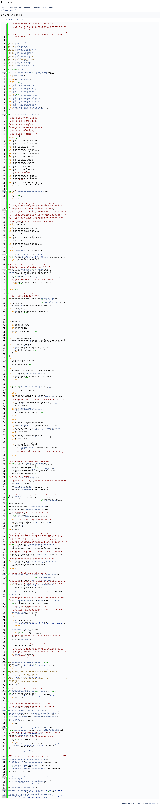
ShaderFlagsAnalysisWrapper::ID (23, 787)
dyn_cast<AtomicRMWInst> (34, 463)
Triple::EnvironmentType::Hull (24, 91)
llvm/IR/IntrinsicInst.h (23, 56)
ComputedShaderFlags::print (21, 662)
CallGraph (12, 594)
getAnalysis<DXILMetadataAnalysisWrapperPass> (28, 768)
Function (18, 479)
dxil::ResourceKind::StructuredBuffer (29, 409)
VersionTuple (38, 108)
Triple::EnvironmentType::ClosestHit (26, 101)
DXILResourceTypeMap (47, 301)
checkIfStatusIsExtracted (20, 269)
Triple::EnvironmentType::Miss (24, 103)
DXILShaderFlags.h (21, 42)
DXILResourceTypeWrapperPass (38, 780)
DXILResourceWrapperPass (36, 781)
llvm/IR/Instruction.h (23, 53)
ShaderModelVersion (24, 547)
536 (4, 797)
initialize (16, 720)
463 (4, 691)
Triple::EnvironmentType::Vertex (24, 88)
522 (4, 777)
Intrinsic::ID (31, 114)
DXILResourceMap (41, 72)
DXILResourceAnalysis (43, 715)
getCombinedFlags (23, 735)
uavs (16, 75)
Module (40, 254)
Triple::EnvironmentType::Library (25, 95)
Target (6, 10)
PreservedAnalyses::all (23, 751)
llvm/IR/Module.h (21, 61)
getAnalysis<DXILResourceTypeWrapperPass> (27, 762)
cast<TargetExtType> (45, 396)
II (51, 210)
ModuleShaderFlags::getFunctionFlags (21, 691)
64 (4, 114)
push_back (24, 639)
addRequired (16, 783)
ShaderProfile (24, 79)
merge (17, 483)
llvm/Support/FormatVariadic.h (26, 63)
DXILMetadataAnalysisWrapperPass (31, 783)
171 (4, 269)
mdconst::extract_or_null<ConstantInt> (35, 257)
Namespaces (27, 7)
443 (4, 662)
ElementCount (56, 428)
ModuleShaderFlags (14, 710)
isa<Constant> (20, 250)
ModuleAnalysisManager (47, 712)
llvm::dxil (23, 69)
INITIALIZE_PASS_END (15, 796)
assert (11, 272)
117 (4, 191)
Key (22, 256)
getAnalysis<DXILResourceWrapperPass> (25, 765)
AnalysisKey (12, 707)
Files (43, 7)
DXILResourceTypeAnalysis (49, 713)
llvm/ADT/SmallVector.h (23, 46)
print (33, 735)
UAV (19, 515)
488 (4, 728)
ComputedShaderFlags (47, 298)
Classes (36, 7)
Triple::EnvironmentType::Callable (25, 104)
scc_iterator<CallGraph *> (22, 600)
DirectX (12, 10)
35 (4, 72)
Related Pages (13, 7)
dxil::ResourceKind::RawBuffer (27, 411)
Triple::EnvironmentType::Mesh (24, 105)
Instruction (49, 299)
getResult (35, 713)
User (19, 276)
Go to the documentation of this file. (12, 19)
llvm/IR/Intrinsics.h (22, 58)
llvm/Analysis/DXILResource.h (25, 49)
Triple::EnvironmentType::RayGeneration (27, 97)
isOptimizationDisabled (25, 254)
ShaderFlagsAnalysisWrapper (33, 790)
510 (4, 759)
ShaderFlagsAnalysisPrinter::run (32, 728)
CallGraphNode (19, 613)
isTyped (20, 427)
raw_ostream (36, 662)
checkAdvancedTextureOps (25, 210)
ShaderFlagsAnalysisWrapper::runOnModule (26, 759)
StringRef (17, 256)
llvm (21, 68)
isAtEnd (56, 600)
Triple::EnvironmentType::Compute (25, 84)
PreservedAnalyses (14, 728)
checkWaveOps (21, 114)
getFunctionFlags (51, 744)
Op (25, 309)
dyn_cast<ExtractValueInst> (45, 278)
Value (21, 309)
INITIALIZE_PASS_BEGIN (15, 790)
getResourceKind (26, 408)
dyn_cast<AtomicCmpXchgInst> (42, 469)
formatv (16, 665)
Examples (50, 7)
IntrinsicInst (44, 210)
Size (20, 521)
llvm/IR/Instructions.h (23, 55)
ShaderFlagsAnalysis (53, 730)
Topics (20, 7)
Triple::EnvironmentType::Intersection (26, 98)
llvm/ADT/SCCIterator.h (23, 45)
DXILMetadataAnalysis (50, 716)
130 (4, 210)
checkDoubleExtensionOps (25, 191)
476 (4, 710)
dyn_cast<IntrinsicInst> (33, 386)
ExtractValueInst (24, 278)
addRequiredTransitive (19, 780)
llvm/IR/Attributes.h (22, 50)
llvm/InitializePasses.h (23, 62)
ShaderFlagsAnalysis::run (30, 710)
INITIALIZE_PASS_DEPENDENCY (17, 793)
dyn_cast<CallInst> (27, 477)
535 (4, 796)
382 (4, 574)
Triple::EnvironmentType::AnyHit (24, 100)
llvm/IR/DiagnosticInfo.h (24, 52)
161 (4, 254)
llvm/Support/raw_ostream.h (25, 65)
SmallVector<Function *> (19, 612)
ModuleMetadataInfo (42, 74)
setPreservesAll (17, 778)
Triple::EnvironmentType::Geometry (25, 89)
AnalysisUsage (50, 777)
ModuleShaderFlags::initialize (22, 574)
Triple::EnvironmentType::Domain (24, 92)
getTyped (47, 428)
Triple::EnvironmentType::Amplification (27, 107)
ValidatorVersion (26, 108)
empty (22, 75)
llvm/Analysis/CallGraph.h (24, 48)
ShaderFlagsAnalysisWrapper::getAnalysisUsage (28, 777)
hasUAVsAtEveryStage (24, 72)
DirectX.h (18, 43)
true (45, 797)
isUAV (55, 403)
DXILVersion (34, 580)
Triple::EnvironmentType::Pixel (24, 85)
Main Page (5, 7)
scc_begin (41, 600)
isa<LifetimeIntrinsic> (34, 373)
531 (4, 790)
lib (1, 10)
